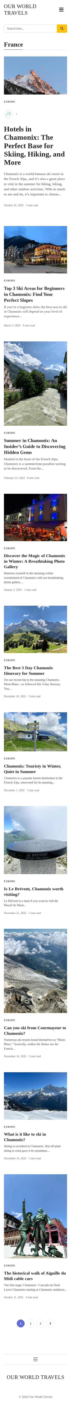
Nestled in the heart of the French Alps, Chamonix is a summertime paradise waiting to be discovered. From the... (35, 463)
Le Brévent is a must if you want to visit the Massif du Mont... (31, 903)
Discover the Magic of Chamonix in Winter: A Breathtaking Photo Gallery (34, 561)
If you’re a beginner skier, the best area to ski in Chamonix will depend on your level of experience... (35, 311)
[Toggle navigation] (61, 9)
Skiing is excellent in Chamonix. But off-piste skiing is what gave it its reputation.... (32, 1148)
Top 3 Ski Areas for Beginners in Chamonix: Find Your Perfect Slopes (34, 294)
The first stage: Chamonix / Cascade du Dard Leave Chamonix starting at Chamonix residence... (35, 1287)
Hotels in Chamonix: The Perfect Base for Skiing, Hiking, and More (34, 145)
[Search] (62, 28)
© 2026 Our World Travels (35, 1396)
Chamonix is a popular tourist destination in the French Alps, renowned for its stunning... (33, 780)
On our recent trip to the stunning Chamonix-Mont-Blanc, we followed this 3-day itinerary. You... (32, 684)
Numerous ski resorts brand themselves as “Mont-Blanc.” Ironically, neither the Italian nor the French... (35, 1044)
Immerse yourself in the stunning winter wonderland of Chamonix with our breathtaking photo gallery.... (33, 578)
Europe (9, 101)
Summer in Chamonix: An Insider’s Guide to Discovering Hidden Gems (34, 446)
